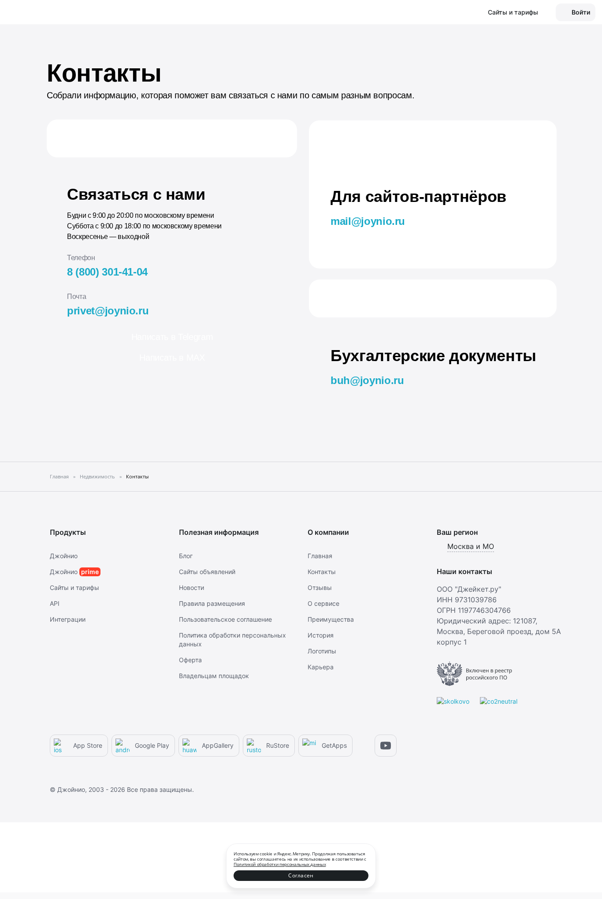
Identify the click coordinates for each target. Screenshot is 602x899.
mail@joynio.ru (368, 221)
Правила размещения (212, 603)
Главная (320, 556)
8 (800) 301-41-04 (107, 272)
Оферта (190, 660)
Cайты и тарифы (74, 587)
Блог (186, 556)
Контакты (322, 571)
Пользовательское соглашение (225, 619)
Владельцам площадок (214, 675)
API (54, 603)
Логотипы (322, 651)
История (321, 635)
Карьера (321, 667)
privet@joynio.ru (108, 311)
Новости (191, 587)
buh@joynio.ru (367, 380)
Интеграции (67, 619)
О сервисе (323, 603)
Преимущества (331, 619)
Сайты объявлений (207, 571)
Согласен (300, 875)
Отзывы (320, 587)
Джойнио (64, 556)
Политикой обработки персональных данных (280, 864)
